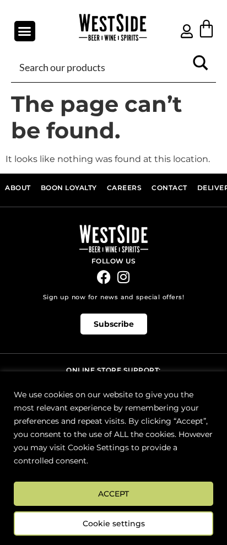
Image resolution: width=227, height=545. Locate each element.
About (18, 188)
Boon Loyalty (69, 188)
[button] (24, 31)
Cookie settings (114, 523)
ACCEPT (113, 494)
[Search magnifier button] (200, 66)
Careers (124, 188)
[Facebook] (104, 277)
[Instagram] (123, 277)
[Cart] (206, 28)
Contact (169, 188)
